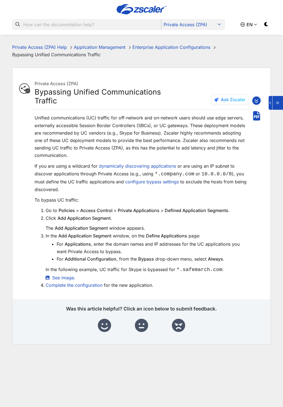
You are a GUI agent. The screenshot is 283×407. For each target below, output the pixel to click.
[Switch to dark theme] (266, 25)
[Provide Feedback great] (104, 326)
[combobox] (86, 24)
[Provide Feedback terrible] (178, 326)
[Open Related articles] (276, 103)
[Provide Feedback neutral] (141, 326)
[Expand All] (256, 101)
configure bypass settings (152, 181)
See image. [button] (63, 277)
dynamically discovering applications (137, 166)
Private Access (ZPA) (185, 24)
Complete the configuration (74, 285)
